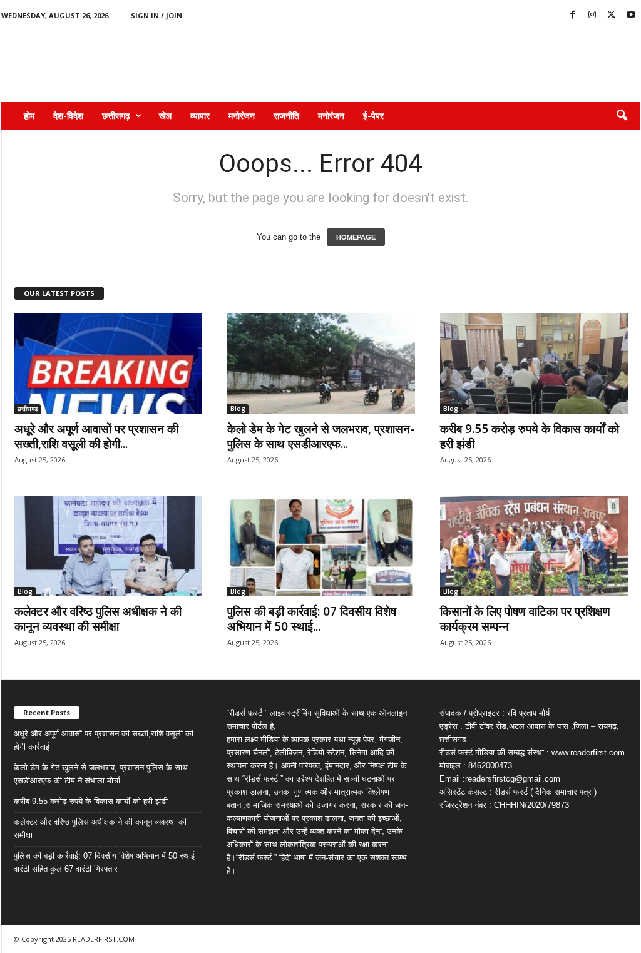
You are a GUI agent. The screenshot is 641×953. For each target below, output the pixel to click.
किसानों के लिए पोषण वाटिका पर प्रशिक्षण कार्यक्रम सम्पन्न (525, 618)
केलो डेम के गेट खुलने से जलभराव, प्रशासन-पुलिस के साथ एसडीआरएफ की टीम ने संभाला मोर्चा (101, 774)
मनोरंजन (241, 115)
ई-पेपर (373, 115)
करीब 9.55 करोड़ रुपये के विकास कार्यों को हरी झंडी (529, 436)
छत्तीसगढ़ (116, 115)
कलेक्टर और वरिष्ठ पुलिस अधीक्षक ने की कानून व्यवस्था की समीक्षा (98, 618)
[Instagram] (592, 15)
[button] (621, 116)
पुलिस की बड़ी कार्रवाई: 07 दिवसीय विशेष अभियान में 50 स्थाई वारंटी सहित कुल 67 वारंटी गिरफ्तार (104, 862)
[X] (611, 15)
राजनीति (286, 115)
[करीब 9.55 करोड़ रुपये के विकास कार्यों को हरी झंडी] (534, 363)
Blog (237, 408)
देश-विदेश (68, 115)
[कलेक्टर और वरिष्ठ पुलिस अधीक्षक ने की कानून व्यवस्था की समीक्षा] (108, 546)
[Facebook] (572, 15)
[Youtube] (630, 15)
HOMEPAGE (356, 237)
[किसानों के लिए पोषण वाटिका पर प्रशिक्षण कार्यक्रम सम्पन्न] (534, 546)
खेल (165, 115)
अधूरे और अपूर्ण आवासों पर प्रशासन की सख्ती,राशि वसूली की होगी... (96, 436)
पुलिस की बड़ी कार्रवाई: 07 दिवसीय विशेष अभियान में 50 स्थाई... (311, 618)
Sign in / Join (156, 15)
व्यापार (200, 115)
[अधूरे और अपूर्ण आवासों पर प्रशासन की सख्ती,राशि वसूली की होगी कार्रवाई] (108, 363)
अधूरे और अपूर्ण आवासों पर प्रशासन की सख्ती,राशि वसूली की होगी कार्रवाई (103, 740)
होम (29, 115)
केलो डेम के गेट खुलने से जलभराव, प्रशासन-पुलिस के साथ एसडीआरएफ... (320, 436)
